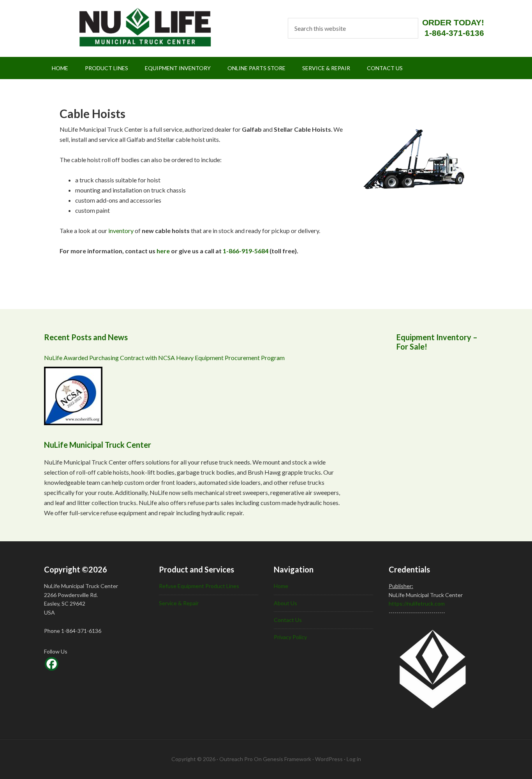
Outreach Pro (236, 759)
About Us (285, 603)
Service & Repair (179, 603)
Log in (354, 759)
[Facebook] (51, 664)
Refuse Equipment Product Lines (199, 586)
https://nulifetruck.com (417, 603)
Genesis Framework (287, 759)
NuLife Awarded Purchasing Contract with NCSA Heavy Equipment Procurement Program (164, 357)
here (163, 250)
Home (281, 586)
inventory (121, 230)
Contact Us (288, 619)
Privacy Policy (290, 637)
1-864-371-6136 (454, 32)
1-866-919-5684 (245, 250)
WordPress (329, 759)
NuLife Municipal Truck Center (135, 27)
